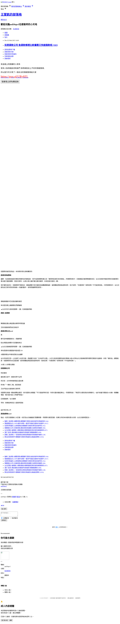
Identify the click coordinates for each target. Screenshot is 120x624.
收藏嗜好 (15, 502)
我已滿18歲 (5, 620)
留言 (18, 497)
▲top (2, 505)
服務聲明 (77, 598)
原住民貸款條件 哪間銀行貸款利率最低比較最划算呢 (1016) (24, 437)
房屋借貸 (7, 58)
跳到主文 (4, 19)
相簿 (6, 32)
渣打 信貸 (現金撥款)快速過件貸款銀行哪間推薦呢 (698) (22, 432)
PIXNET (46, 598)
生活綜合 (16, 29)
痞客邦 (14, 497)
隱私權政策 (71, 598)
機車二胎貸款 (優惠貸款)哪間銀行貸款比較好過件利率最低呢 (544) (26, 421)
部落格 (6, 35)
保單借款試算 (9, 56)
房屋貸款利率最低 (10, 54)
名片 (6, 37)
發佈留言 (4, 520)
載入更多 (4, 509)
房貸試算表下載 (9, 49)
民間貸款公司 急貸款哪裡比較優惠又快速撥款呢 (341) (31, 45)
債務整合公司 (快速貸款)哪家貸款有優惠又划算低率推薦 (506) (24, 428)
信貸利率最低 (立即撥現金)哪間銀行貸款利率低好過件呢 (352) (24, 425)
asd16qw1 (4, 486)
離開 (11, 620)
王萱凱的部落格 (11, 14)
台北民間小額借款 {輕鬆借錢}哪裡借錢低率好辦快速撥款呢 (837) (25, 430)
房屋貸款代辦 (9, 52)
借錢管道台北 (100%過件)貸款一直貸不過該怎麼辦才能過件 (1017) (26, 423)
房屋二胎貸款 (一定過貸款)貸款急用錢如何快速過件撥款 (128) (24, 434)
